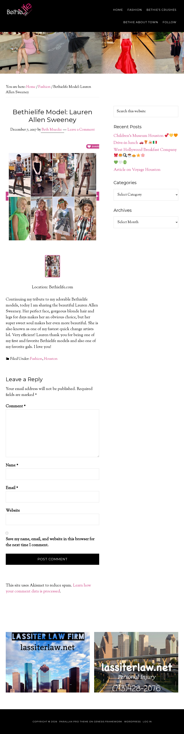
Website (13, 511)
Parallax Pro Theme (73, 721)
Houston (51, 359)
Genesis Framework (108, 721)
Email (12, 488)
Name (12, 465)
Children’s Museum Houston (139, 136)
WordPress (132, 721)
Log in (147, 721)
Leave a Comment (81, 129)
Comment (16, 406)
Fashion (36, 359)
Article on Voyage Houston (137, 170)
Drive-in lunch (126, 143)
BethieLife (38, 10)
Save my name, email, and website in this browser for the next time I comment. (50, 542)
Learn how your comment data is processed (48, 588)
